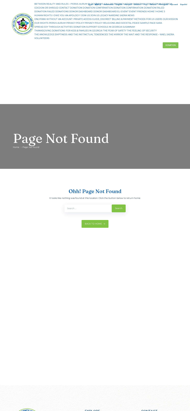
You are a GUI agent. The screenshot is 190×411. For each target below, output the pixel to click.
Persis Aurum (57, 23)
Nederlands (109, 4)
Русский (174, 4)
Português (163, 4)
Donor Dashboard (81, 11)
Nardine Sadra (118, 15)
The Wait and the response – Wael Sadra (149, 34)
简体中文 (98, 4)
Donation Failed (154, 8)
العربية (90, 4)
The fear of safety (114, 30)
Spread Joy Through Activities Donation (60, 27)
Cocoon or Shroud (46, 8)
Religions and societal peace (121, 23)
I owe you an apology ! (66, 15)
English (119, 4)
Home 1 (151, 11)
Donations (62, 11)
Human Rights (43, 15)
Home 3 (160, 11)
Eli (118, 11)
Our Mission (170, 19)
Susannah (129, 27)
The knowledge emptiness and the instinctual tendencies (71, 34)
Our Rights (41, 23)
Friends (142, 11)
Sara (159, 23)
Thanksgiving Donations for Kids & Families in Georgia (68, 30)
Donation (76, 8)
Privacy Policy (75, 23)
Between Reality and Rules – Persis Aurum (60, 4)
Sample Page (148, 23)
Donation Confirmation (98, 8)
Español (183, 4)
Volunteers (42, 38)
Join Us (85, 15)
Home (16, 147)
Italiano (153, 4)
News (131, 15)
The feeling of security (142, 30)
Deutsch (137, 4)
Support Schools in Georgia (104, 27)
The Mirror (116, 34)
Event (125, 11)
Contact (64, 8)
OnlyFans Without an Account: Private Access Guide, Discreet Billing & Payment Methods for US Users (98, 19)
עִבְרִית (145, 4)
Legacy (104, 15)
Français (128, 4)
